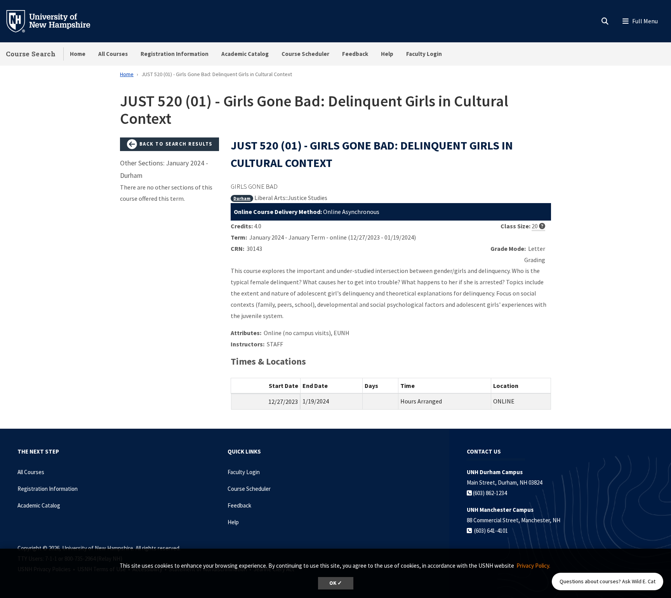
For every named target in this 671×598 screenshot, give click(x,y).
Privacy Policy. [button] (533, 565)
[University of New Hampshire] (54, 20)
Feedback (355, 53)
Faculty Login (424, 53)
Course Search (31, 53)
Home (77, 53)
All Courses (113, 53)
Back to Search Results (174, 144)
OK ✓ (335, 583)
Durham (241, 198)
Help (387, 53)
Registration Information (175, 53)
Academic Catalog (245, 53)
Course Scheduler (305, 53)
